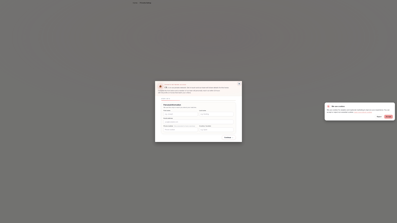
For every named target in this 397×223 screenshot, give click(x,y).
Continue (228, 137)
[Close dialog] (239, 83)
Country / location (205, 126)
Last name (202, 110)
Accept (388, 116)
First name (166, 110)
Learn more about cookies (363, 112)
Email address (168, 118)
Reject (379, 116)
